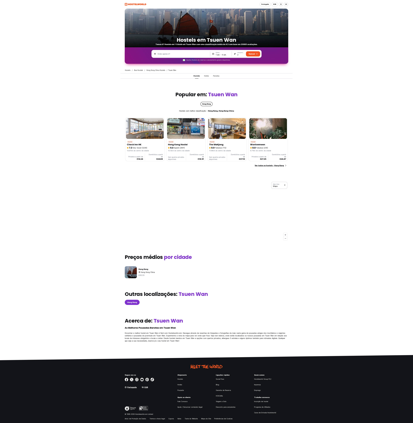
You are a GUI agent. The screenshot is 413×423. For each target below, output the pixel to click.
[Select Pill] (281, 4)
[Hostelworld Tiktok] (152, 379)
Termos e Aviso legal (157, 419)
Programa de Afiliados (262, 407)
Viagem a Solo (221, 401)
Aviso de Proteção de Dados (135, 419)
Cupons (171, 419)
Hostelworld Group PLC (262, 379)
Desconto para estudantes (225, 407)
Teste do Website (191, 419)
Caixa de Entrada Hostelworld (265, 413)
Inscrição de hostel (261, 401)
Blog (217, 385)
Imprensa (257, 385)
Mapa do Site (206, 419)
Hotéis (179, 385)
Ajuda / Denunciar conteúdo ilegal (189, 407)
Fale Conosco (182, 401)
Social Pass (220, 379)
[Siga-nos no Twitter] (131, 379)
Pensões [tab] (216, 76)
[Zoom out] (285, 238)
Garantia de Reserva (223, 390)
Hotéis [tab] (206, 76)
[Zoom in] (285, 235)
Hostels (180, 379)
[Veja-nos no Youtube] (142, 379)
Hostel (130, 142)
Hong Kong (132, 302)
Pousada (180, 390)
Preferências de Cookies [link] (223, 419)
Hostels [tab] (196, 76)
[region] (206, 211)
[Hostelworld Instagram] (137, 379)
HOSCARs (219, 396)
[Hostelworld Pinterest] (147, 379)
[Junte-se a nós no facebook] (126, 379)
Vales (179, 419)
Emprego (257, 390)
